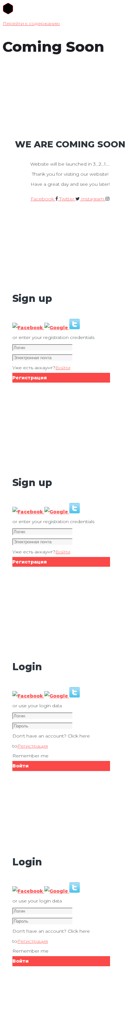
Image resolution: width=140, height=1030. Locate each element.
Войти (62, 368)
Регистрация (32, 746)
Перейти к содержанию (31, 23)
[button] (28, 328)
